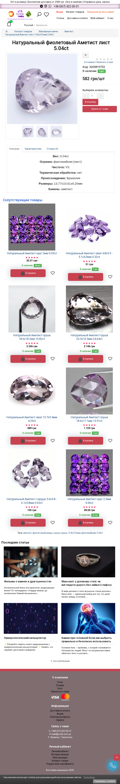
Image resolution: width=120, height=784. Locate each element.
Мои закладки (60, 757)
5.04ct (100, 533)
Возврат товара (60, 760)
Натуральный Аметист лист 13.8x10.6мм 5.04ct (29, 34)
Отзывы (60, 685)
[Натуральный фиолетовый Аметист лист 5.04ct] (42, 89)
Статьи (60, 18)
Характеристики (33, 149)
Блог (60, 688)
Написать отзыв (104, 62)
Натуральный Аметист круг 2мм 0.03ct (32, 253)
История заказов (60, 754)
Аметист (69, 31)
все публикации (61, 661)
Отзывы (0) (52, 149)
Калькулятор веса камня (100, 11)
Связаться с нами (60, 691)
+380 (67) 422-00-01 (61, 731)
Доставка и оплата (77, 18)
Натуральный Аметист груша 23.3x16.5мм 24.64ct (89, 337)
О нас (110, 18)
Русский (28, 25)
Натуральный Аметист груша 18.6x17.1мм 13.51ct (89, 419)
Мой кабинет (98, 18)
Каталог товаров (75, 11)
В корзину (90, 101)
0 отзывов (89, 62)
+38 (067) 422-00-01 (66, 6)
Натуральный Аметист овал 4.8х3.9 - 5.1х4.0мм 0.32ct (89, 255)
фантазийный (88, 533)
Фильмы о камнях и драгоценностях (27, 581)
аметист (27, 533)
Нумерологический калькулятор (25, 637)
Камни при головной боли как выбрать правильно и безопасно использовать (87, 639)
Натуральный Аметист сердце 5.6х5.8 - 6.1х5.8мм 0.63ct (32, 500)
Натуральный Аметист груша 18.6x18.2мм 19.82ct (31, 337)
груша (56, 533)
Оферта (60, 720)
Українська (41, 25)
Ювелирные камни (48, 31)
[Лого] (20, 14)
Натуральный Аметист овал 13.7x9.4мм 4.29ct (31, 419)
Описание (14, 149)
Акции (59, 11)
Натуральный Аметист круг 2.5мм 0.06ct (89, 500)
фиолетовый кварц (42, 533)
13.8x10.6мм (74, 533)
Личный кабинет (60, 751)
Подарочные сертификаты (60, 764)
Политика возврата (60, 717)
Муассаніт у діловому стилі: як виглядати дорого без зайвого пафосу (87, 583)
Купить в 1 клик (99, 108)
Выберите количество (95, 90)
